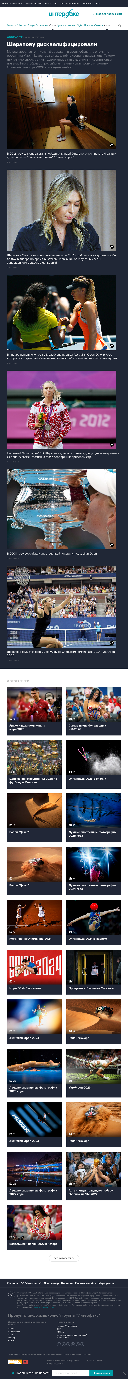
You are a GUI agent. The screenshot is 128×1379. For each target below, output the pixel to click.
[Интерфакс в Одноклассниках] (82, 1344)
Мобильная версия (12, 3)
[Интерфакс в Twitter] (68, 1344)
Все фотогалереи (64, 1258)
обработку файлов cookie (43, 1307)
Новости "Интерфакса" (67, 1326)
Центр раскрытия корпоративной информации (72, 1336)
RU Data (60, 1332)
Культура (61, 25)
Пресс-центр (51, 1283)
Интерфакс (64, 14)
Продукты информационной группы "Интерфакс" (54, 1315)
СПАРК (11, 1329)
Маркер (11, 1337)
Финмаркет (87, 3)
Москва (71, 25)
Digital (80, 25)
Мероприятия (106, 1283)
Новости (88, 25)
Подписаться (101, 1373)
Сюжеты (98, 25)
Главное (11, 25)
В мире (31, 25)
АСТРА (11, 1340)
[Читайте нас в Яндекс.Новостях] (59, 1344)
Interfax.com (51, 3)
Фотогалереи (15, 37)
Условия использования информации (63, 1361)
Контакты (12, 1283)
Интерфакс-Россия (69, 3)
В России (21, 25)
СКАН (59, 1329)
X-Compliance (14, 1332)
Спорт (52, 25)
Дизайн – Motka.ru (95, 1361)
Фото (107, 25)
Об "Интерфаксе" (33, 3)
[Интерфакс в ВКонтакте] (73, 1344)
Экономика (42, 25)
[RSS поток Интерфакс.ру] (78, 1344)
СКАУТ (11, 1334)
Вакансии (67, 1283)
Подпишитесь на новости (33, 1373)
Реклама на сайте (85, 1283)
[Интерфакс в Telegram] (64, 1344)
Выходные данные (55, 1364)
